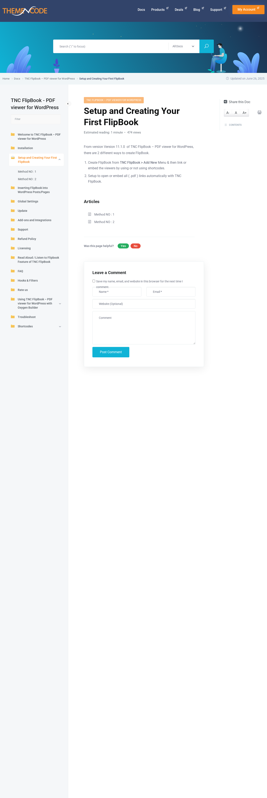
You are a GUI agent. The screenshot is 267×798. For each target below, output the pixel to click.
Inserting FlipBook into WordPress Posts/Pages (34, 190)
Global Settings (28, 201)
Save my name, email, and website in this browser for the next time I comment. (139, 284)
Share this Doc (239, 102)
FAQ (20, 271)
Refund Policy (27, 239)
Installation (25, 148)
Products (158, 10)
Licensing (24, 248)
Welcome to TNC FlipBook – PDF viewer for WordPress (39, 136)
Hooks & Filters (28, 280)
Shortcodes (25, 326)
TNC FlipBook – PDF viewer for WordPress (113, 100)
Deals (179, 10)
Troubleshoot (27, 317)
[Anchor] (101, 201)
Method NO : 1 (27, 171)
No (135, 246)
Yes (123, 246)
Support (216, 10)
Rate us (23, 290)
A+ (245, 113)
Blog (197, 10)
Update (22, 210)
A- (227, 113)
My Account (247, 9)
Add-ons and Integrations (34, 220)
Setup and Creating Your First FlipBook (37, 159)
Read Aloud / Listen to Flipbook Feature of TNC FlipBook (38, 259)
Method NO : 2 (27, 179)
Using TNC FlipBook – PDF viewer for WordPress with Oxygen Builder (35, 303)
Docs (141, 10)
